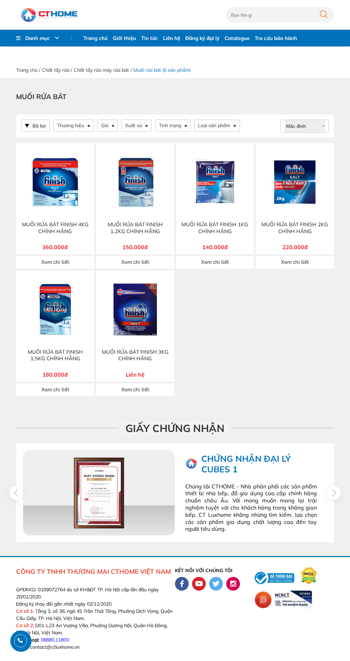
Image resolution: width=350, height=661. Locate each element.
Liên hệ (171, 38)
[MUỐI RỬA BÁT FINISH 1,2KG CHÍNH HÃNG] (135, 182)
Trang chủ (95, 38)
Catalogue (237, 38)
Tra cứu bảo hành (276, 38)
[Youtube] (199, 584)
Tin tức (149, 38)
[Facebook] (182, 584)
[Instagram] (233, 584)
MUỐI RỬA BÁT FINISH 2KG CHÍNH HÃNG (294, 227)
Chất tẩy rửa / (57, 70)
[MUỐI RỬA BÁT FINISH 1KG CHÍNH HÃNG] (215, 182)
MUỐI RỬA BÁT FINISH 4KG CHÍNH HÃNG (55, 227)
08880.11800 (55, 640)
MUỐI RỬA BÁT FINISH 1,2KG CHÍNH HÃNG (135, 227)
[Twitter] (216, 584)
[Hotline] (20, 640)
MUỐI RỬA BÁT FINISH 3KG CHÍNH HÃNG (135, 355)
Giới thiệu (124, 38)
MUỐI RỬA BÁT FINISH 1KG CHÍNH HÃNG (214, 227)
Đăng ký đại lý (202, 38)
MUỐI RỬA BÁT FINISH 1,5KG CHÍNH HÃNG (55, 355)
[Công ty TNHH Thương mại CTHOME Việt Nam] (49, 15)
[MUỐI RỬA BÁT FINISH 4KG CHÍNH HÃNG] (55, 182)
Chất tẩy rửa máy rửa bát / (103, 70)
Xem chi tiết (55, 262)
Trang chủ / (28, 70)
